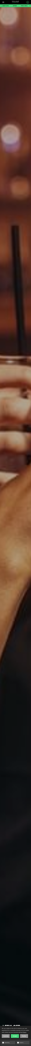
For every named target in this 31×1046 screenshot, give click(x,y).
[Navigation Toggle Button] (3, 2)
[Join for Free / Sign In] (27, 2)
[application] (15, 1036)
